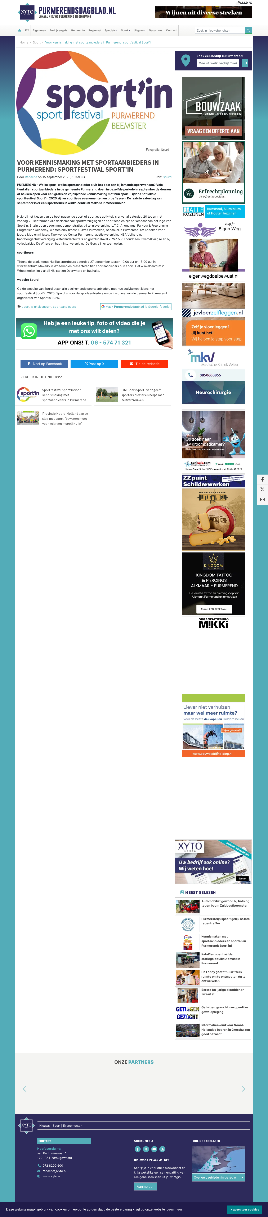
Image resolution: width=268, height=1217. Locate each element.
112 (27, 30)
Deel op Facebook (47, 364)
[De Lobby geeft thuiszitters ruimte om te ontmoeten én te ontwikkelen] (188, 978)
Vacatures (155, 30)
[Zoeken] (248, 30)
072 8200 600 (53, 1165)
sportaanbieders (64, 306)
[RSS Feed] (163, 1149)
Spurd (167, 177)
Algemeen (39, 30)
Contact (171, 30)
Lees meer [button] (174, 1209)
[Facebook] (138, 1149)
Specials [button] (110, 30)
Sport (37, 42)
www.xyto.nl (51, 1176)
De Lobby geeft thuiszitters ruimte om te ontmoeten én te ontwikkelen (223, 976)
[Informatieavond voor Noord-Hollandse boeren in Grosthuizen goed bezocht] (188, 1031)
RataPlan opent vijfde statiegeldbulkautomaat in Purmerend (220, 958)
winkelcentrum (41, 306)
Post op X (96, 364)
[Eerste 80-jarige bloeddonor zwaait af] (188, 995)
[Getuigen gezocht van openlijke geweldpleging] (188, 1013)
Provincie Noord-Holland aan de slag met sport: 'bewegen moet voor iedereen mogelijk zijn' (65, 418)
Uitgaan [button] (139, 30)
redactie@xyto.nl (54, 1171)
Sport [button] (124, 30)
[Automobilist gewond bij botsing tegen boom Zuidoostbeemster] (188, 907)
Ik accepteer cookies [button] (244, 1209)
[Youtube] (154, 1149)
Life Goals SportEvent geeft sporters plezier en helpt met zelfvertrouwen (142, 395)
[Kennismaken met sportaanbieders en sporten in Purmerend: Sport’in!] (188, 942)
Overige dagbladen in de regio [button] (215, 1177)
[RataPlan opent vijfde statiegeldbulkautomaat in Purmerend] (188, 960)
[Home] (19, 30)
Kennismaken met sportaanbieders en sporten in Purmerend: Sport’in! (223, 941)
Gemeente (78, 30)
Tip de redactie (147, 364)
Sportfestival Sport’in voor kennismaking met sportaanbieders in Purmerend (64, 395)
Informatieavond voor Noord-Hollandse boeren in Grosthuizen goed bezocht (225, 1029)
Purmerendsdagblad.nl (77, 10)
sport (25, 306)
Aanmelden (145, 1186)
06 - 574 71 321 (111, 342)
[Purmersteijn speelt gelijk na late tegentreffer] (188, 925)
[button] (20, 1089)
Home (24, 42)
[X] (146, 1149)
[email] (262, 500)
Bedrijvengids (58, 30)
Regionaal (95, 30)
